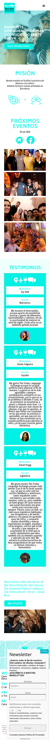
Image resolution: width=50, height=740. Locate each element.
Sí (12, 710)
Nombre (28, 681)
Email (27, 692)
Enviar (27, 728)
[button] (44, 6)
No (19, 710)
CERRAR (44, 651)
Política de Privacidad (35, 735)
